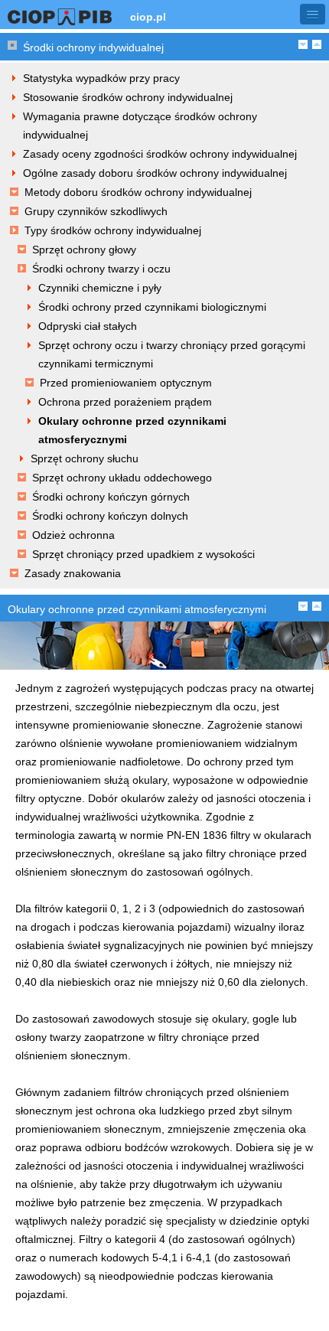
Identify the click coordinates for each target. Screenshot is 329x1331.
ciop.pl (148, 17)
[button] (312, 14)
